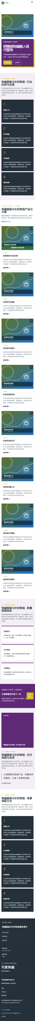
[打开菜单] (32, 3)
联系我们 (4, 995)
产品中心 (4, 992)
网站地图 (3, 1016)
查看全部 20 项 (5, 221)
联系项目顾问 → (6, 971)
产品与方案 (5, 932)
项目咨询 (4, 936)
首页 (2, 988)
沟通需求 (17, 62)
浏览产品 (7, 62)
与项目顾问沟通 (6, 783)
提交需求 (29, 696)
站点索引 (4, 940)
